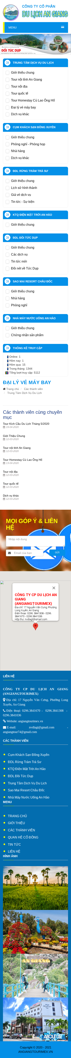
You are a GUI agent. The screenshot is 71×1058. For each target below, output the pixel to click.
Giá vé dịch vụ (21, 194)
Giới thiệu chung (22, 72)
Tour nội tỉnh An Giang (26, 79)
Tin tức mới (19, 261)
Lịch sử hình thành (24, 187)
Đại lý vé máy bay (23, 107)
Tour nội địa (19, 86)
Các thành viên (33, 388)
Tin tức (14, 844)
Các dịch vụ (19, 254)
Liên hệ (14, 851)
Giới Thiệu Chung (14, 435)
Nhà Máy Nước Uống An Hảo (28, 797)
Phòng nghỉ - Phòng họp (28, 144)
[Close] (54, 588)
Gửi (57, 552)
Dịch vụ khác (20, 114)
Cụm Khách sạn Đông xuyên (28, 754)
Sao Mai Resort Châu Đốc (26, 790)
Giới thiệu (16, 823)
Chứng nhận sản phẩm (27, 335)
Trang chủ (12, 388)
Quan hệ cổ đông (23, 837)
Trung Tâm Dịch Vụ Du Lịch (24, 392)
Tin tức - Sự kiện (22, 201)
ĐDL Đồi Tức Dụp (20, 776)
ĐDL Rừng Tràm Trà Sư (24, 762)
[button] (35, 626)
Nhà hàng (18, 151)
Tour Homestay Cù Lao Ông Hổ (33, 100)
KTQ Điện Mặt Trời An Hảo (27, 769)
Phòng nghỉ (19, 305)
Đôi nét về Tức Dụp (24, 268)
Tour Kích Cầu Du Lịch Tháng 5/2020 (26, 423)
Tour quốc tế (19, 93)
